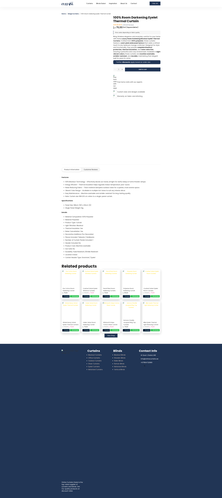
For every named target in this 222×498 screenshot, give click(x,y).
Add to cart (143, 69)
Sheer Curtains (93, 364)
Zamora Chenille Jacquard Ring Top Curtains (129, 322)
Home (64, 14)
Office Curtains (94, 358)
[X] (144, 366)
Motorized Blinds (120, 367)
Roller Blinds (118, 361)
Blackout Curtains (95, 355)
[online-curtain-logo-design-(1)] (72, 415)
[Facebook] (141, 366)
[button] (94, 3)
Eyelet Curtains (94, 367)
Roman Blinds (119, 364)
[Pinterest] (148, 366)
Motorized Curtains (95, 370)
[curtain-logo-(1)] (69, 3)
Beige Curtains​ (73, 14)
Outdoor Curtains (95, 361)
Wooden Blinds (119, 358)
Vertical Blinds (119, 370)
